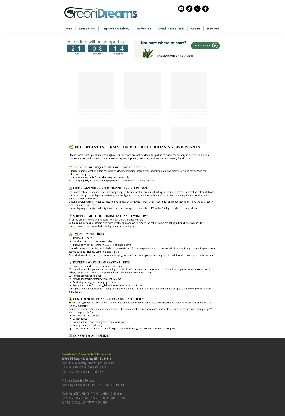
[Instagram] (197, 8)
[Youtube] (181, 8)
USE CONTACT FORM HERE (111, 385)
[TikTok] (189, 8)
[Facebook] (205, 8)
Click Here (98, 372)
